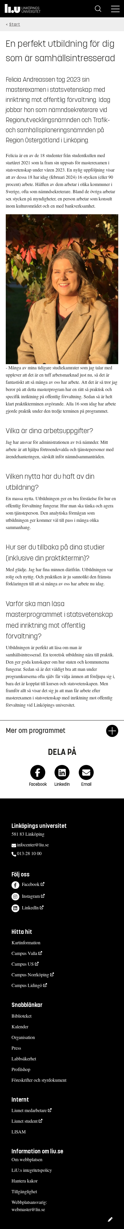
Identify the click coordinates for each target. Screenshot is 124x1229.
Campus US (23, 964)
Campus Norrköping (30, 974)
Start (14, 24)
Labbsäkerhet (24, 1058)
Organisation (23, 1037)
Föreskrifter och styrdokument (39, 1080)
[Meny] (115, 8)
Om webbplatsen (27, 1159)
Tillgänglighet (24, 1191)
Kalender (20, 1026)
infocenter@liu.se (33, 844)
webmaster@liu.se (28, 1209)
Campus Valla (24, 953)
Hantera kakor (24, 1181)
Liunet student (24, 1121)
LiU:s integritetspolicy (32, 1170)
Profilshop (21, 1069)
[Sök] (98, 8)
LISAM (19, 1132)
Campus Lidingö (27, 985)
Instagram (31, 896)
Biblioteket (21, 1016)
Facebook (31, 884)
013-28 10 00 (29, 853)
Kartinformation (26, 942)
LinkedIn (30, 907)
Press (16, 1048)
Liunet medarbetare (29, 1110)
